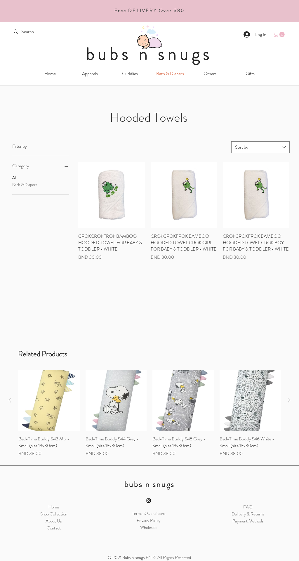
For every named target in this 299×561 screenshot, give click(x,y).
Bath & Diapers (24, 184)
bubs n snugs (149, 53)
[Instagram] (149, 500)
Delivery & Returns (248, 514)
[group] (149, 413)
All (14, 177)
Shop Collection (53, 514)
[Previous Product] (9, 400)
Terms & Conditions (149, 513)
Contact (54, 528)
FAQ (248, 507)
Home (53, 507)
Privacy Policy (149, 520)
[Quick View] (111, 195)
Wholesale (148, 527)
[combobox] (260, 147)
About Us (54, 521)
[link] (279, 34)
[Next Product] (289, 400)
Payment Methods (248, 521)
